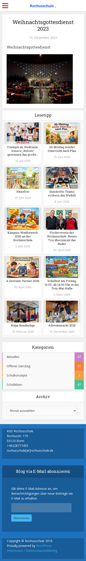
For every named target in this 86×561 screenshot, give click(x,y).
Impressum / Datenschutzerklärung (32, 550)
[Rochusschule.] (43, 5)
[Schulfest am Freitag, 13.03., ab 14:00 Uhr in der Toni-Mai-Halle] (62, 267)
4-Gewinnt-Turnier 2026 (22, 281)
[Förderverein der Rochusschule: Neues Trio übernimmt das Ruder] (62, 218)
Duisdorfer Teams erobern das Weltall (62, 193)
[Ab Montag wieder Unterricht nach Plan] (62, 133)
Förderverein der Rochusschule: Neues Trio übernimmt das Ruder (62, 238)
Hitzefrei (22, 192)
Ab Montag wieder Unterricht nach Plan (62, 149)
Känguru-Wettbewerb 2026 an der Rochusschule (22, 236)
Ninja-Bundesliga (23, 325)
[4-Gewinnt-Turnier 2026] (23, 267)
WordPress (44, 546)
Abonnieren (21, 518)
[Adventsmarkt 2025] (62, 311)
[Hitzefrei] (23, 177)
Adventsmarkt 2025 (62, 325)
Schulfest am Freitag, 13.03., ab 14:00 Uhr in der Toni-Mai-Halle (62, 284)
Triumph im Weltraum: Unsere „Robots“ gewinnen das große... (23, 151)
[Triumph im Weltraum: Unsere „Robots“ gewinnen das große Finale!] (23, 133)
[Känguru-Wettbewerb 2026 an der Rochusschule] (23, 218)
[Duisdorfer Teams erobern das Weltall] (62, 177)
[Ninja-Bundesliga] (23, 311)
